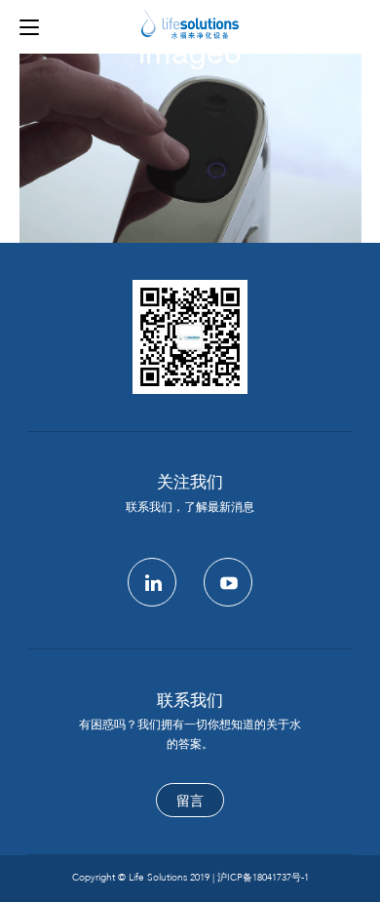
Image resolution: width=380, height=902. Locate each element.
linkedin (152, 582)
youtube (228, 582)
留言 (190, 801)
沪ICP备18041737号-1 (263, 877)
